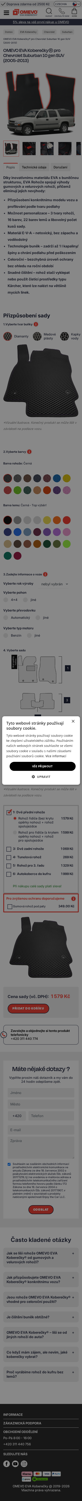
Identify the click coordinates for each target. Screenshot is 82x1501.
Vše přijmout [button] (42, 766)
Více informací (55, 756)
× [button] (73, 721)
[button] (41, 776)
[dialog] (41, 750)
